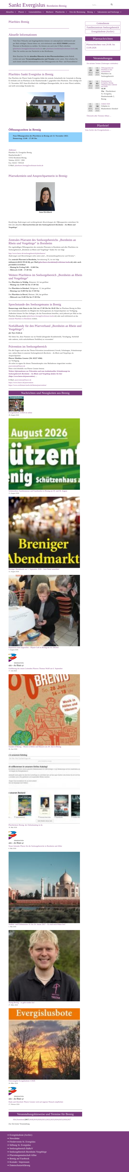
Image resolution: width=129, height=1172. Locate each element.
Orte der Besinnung (77, 12)
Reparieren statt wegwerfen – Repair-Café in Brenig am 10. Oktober (34, 647)
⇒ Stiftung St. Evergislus (19, 1145)
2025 (60, 1119)
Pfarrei (21, 12)
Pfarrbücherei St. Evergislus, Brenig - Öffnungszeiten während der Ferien (109, 83)
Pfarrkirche (60, 12)
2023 (52, 1119)
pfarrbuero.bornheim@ (54, 49)
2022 (48, 1119)
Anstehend (20, 1119)
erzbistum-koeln (69, 49)
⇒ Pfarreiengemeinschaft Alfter (22, 1155)
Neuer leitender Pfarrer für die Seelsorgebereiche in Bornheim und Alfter (35, 846)
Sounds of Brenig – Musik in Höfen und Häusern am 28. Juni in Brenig (35, 747)
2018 (31, 1119)
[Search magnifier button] (111, 4)
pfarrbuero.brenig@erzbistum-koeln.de (28, 49)
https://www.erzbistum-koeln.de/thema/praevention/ (27, 385)
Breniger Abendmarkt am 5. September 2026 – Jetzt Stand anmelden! (34, 569)
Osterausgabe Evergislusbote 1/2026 (22, 1081)
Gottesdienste (103, 23)
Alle (14, 1119)
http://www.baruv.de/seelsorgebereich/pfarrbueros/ (27, 253)
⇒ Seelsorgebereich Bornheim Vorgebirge (27, 1151)
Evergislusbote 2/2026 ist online (20, 413)
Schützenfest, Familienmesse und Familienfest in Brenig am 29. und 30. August (38, 491)
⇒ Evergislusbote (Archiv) (19, 1135)
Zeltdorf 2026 (105, 104)
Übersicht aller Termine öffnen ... (99, 116)
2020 (39, 1119)
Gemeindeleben (35, 12)
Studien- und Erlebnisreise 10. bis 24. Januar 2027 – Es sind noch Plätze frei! (37, 924)
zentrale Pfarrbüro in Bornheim (20, 319)
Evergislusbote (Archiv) (103, 31)
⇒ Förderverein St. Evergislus (21, 1141)
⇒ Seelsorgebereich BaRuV (20, 1148)
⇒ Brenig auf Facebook (18, 1158)
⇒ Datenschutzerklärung (18, 1165)
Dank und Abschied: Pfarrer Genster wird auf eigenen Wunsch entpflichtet (36, 1102)
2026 (65, 1119)
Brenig (90, 12)
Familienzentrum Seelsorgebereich (103, 27)
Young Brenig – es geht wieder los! (21, 1003)
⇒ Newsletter (13, 1138)
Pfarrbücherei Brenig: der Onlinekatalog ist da (25, 825)
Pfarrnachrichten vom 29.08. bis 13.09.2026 (100, 46)
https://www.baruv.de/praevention (21, 382)
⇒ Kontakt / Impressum (18, 1162)
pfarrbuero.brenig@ (35, 316)
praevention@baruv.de (17, 366)
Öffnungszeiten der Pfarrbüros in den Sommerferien (107, 69)
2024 (56, 1119)
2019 (35, 1119)
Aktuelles (10, 12)
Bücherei (49, 12)
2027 (69, 1119)
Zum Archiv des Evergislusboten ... (98, 130)
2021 (44, 1119)
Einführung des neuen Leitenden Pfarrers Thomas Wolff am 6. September (36, 668)
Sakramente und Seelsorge (108, 12)
